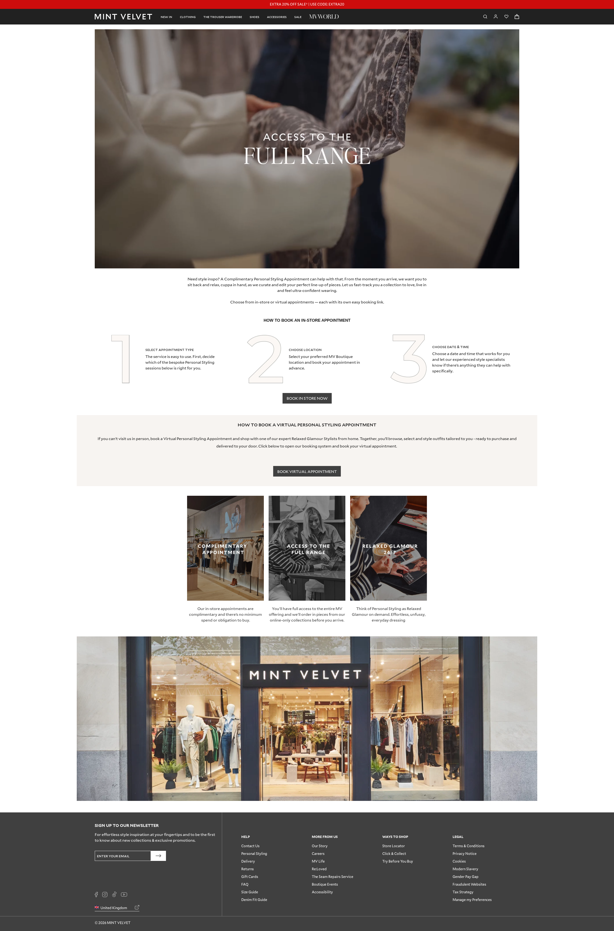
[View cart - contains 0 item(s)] (516, 16)
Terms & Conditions (468, 846)
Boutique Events (325, 884)
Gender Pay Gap (465, 876)
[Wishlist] (506, 16)
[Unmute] (505, 36)
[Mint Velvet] (123, 16)
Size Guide (249, 892)
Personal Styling (254, 853)
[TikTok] (114, 894)
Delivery (248, 861)
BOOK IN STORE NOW (307, 398)
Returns (247, 869)
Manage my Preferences (472, 899)
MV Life (318, 861)
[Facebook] (96, 894)
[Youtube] (124, 894)
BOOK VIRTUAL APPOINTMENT (307, 471)
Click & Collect (394, 853)
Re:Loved (319, 869)
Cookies (459, 861)
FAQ (244, 884)
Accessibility (322, 892)
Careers (318, 853)
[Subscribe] (158, 856)
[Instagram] (104, 894)
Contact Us (250, 846)
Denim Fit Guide (254, 899)
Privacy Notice (465, 853)
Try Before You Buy (397, 861)
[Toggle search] (485, 16)
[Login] (495, 16)
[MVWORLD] (324, 16)
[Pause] (512, 36)
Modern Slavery (465, 869)
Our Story (320, 846)
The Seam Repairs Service (332, 876)
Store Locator (393, 846)
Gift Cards (249, 876)
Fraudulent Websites (469, 884)
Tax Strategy (463, 892)
